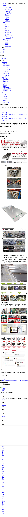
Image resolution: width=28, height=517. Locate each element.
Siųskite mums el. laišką (3, 134)
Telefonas (9, 134)
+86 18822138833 (14, 395)
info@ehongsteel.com (6, 106)
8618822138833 (7, 108)
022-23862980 (9, 395)
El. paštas (7, 134)
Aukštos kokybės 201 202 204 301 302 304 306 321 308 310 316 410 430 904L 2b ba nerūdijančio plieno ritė (15, 380)
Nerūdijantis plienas (4, 58)
